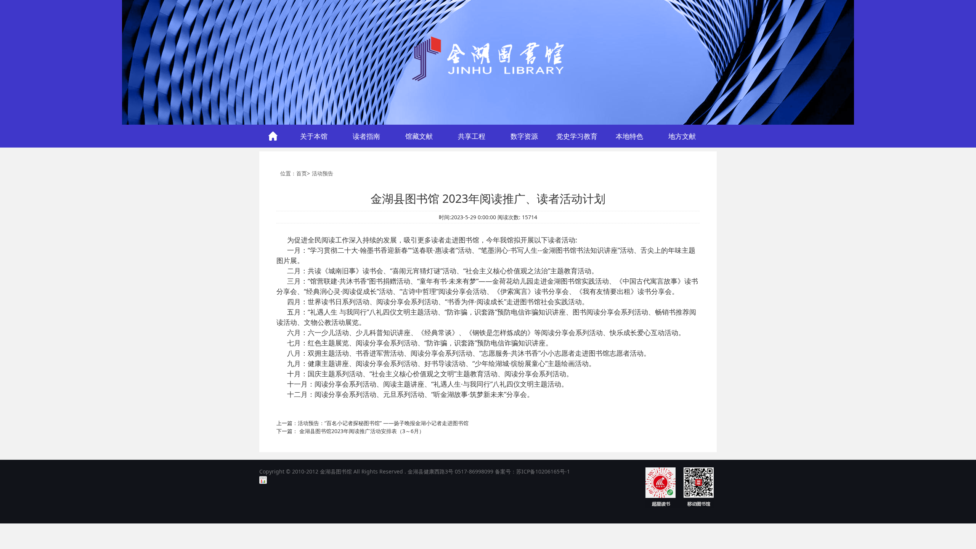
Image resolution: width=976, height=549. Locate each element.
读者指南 (366, 136)
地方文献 (682, 136)
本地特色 (629, 136)
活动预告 (322, 173)
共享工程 (471, 136)
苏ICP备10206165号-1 (543, 471)
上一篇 (372, 423)
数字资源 (524, 136)
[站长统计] (263, 479)
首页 (273, 136)
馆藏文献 (419, 136)
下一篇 (350, 431)
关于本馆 (313, 136)
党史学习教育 (576, 136)
